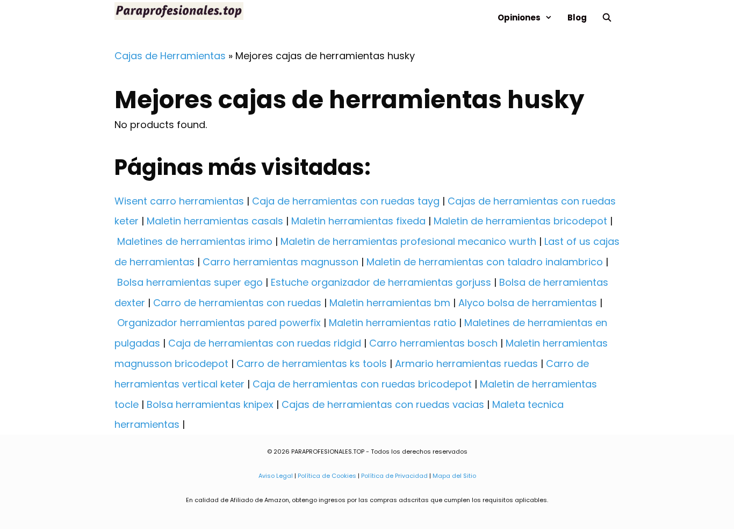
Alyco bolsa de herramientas (527, 302)
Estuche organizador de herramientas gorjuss (381, 282)
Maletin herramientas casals (215, 221)
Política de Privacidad (394, 475)
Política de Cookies (327, 475)
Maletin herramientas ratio (392, 322)
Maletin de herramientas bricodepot (520, 221)
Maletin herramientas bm (389, 302)
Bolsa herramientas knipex (210, 404)
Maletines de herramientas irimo (194, 241)
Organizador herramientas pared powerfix (219, 322)
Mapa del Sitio (454, 475)
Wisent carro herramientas (179, 201)
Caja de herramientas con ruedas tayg (346, 201)
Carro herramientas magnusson (280, 262)
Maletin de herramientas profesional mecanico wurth (408, 241)
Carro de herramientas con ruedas (237, 302)
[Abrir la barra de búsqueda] (607, 17)
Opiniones (519, 17)
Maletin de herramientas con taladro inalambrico (484, 262)
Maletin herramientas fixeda (358, 221)
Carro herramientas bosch (433, 343)
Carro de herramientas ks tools (311, 363)
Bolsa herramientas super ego (190, 282)
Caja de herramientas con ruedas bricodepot (362, 384)
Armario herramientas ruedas (466, 363)
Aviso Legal (275, 475)
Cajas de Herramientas (170, 55)
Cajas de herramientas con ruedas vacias (383, 404)
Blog (577, 17)
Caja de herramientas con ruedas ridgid (264, 343)
